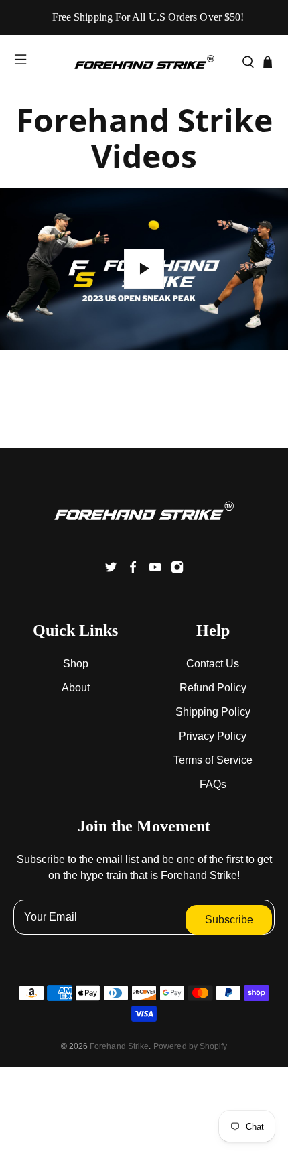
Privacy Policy (212, 736)
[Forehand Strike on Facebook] (133, 569)
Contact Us (212, 663)
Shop (75, 663)
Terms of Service (213, 760)
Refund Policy (212, 687)
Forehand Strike (119, 1046)
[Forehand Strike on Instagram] (177, 569)
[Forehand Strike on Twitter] (110, 569)
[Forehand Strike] (144, 62)
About (76, 687)
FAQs (213, 784)
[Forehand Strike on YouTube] (155, 569)
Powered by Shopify (190, 1046)
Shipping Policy (212, 712)
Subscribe (229, 919)
